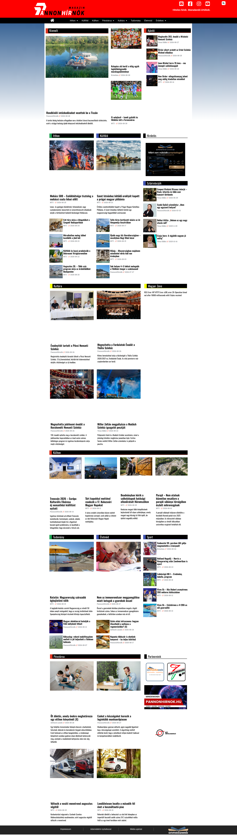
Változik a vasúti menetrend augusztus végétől (71, 805)
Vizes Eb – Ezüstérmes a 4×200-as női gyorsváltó (172, 606)
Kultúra (121, 20)
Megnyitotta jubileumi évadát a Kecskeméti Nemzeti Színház (68, 425)
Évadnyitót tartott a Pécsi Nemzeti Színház (69, 347)
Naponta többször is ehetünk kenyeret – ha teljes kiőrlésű (123, 638)
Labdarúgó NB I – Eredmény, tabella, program (169, 575)
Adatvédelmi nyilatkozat (100, 829)
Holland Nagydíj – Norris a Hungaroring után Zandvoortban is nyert (172, 561)
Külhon (95, 20)
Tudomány (136, 20)
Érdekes (160, 20)
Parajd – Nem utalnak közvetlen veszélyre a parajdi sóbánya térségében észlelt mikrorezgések (171, 500)
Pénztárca (107, 20)
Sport (150, 537)
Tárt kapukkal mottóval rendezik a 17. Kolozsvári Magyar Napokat (98, 501)
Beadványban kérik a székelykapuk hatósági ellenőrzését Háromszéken (135, 498)
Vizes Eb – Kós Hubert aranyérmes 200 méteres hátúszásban (172, 591)
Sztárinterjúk (154, 183)
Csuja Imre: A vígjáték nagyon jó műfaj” (171, 237)
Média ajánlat (136, 829)
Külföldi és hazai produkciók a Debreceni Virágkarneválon (76, 252)
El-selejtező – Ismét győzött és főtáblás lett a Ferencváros (124, 119)
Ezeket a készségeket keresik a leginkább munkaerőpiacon (114, 717)
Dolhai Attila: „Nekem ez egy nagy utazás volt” (172, 222)
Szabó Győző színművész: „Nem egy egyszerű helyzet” (170, 206)
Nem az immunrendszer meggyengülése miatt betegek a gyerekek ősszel (118, 598)
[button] (224, 3)
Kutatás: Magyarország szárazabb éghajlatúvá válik (68, 598)
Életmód (148, 20)
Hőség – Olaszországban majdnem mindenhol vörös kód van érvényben (125, 253)
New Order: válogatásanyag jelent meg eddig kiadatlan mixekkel (173, 78)
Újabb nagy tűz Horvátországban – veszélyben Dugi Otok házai (125, 237)
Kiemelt (53, 30)
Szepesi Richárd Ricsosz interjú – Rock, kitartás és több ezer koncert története (172, 192)
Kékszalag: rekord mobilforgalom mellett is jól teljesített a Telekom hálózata (78, 639)
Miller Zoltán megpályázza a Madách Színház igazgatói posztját (116, 425)
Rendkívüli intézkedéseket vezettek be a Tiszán (72, 113)
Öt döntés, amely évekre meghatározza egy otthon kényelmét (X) (71, 717)
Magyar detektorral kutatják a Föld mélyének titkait (76, 622)
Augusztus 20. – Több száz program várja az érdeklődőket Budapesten (76, 269)
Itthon (72, 20)
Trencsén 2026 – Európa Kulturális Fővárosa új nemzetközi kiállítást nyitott (63, 503)
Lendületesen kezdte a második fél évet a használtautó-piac (116, 805)
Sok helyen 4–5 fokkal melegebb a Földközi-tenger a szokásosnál (124, 268)
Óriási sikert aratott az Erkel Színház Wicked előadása (174, 51)
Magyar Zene (155, 286)
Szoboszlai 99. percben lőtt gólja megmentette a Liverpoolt (171, 544)
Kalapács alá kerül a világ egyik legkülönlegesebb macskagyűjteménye (125, 69)
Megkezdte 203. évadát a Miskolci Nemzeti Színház (173, 38)
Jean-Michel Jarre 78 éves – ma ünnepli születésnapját (172, 64)
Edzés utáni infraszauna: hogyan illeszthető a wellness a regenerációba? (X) (124, 624)
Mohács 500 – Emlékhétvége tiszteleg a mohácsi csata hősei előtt (71, 197)
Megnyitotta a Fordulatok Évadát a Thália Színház (116, 346)
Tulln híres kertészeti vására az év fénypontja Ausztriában (125, 221)
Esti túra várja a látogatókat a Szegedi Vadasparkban (76, 221)
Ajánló (151, 30)
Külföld (85, 20)
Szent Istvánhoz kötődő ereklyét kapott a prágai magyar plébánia (118, 197)
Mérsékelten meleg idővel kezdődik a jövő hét (74, 237)
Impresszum (65, 829)
